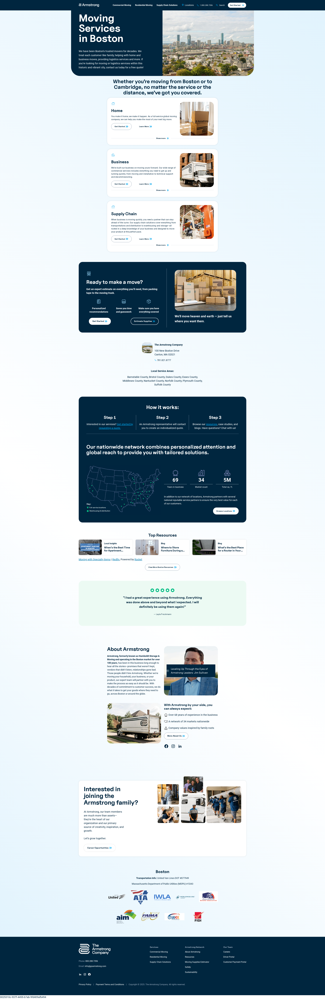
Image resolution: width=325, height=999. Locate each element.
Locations (189, 5)
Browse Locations (224, 511)
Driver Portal (228, 957)
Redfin (115, 559)
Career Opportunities (98, 848)
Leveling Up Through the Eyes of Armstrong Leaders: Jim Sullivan (189, 670)
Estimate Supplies (143, 321)
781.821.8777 (164, 360)
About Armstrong (192, 952)
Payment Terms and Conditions (110, 984)
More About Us (174, 736)
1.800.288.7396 (206, 5)
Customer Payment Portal (234, 962)
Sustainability (191, 972)
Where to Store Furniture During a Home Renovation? (172, 550)
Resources (189, 957)
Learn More (144, 126)
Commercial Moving (122, 5)
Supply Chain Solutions (167, 5)
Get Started (235, 5)
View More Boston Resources (160, 567)
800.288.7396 (91, 961)
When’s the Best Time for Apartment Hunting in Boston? (117, 550)
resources (211, 424)
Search (222, 5)
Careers (226, 952)
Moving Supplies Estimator (197, 962)
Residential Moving (143, 5)
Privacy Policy (85, 984)
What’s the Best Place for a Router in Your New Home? (231, 550)
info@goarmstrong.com (95, 966)
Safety (188, 967)
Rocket (138, 559)
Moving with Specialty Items (94, 559)
